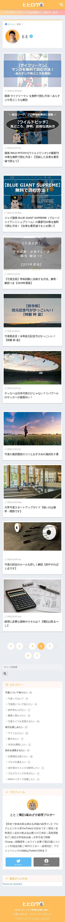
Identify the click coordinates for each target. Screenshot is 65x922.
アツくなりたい (18, 733)
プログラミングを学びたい (23, 773)
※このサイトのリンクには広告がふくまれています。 (32, 12)
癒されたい (15, 738)
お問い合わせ (20, 914)
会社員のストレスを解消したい (25, 767)
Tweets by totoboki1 (12, 884)
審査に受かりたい (19, 715)
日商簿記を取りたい (20, 756)
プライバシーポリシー (41, 914)
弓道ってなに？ (17, 698)
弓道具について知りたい (22, 704)
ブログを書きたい (19, 762)
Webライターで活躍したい (23, 779)
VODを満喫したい (19, 744)
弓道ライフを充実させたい (23, 721)
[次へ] (36, 655)
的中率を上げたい (19, 710)
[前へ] (10, 646)
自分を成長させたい (17, 750)
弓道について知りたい (18, 692)
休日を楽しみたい (16, 727)
